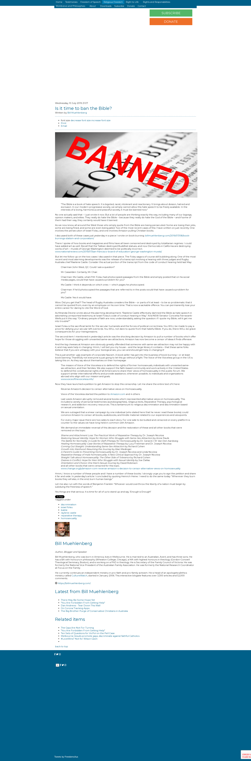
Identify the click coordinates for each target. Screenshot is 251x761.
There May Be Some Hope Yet (78, 600)
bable (64, 510)
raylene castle (68, 512)
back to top (61, 646)
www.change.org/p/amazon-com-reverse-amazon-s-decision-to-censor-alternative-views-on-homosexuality (120, 468)
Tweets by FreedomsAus (66, 756)
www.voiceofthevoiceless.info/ (77, 379)
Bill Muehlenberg (77, 112)
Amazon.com (117, 394)
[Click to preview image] (126, 196)
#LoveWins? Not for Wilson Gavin (79, 638)
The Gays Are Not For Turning (77, 627)
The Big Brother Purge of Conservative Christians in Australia (94, 611)
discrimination (68, 504)
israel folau (67, 507)
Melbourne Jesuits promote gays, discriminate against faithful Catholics (100, 636)
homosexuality (69, 518)
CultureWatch (79, 575)
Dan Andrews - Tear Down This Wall (80, 605)
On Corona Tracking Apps (75, 608)
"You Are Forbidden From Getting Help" (83, 602)
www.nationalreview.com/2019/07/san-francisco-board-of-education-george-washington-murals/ (108, 251)
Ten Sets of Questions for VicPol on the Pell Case (88, 633)
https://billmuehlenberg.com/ (74, 583)
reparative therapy (71, 515)
